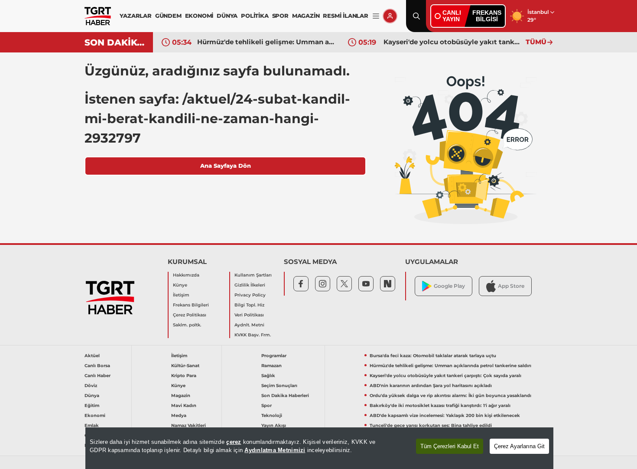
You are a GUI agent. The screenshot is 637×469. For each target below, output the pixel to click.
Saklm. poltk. (187, 325)
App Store (511, 286)
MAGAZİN (306, 15)
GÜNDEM (168, 15)
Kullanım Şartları (253, 275)
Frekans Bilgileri (191, 305)
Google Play (449, 286)
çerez (233, 442)
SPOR (280, 15)
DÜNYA (227, 15)
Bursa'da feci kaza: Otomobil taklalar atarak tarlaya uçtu (433, 355)
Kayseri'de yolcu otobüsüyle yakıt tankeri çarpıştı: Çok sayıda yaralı (452, 42)
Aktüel (92, 355)
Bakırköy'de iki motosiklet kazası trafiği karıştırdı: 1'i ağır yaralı (440, 405)
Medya (178, 415)
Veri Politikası (249, 315)
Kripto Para (183, 375)
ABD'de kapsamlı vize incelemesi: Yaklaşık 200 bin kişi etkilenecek (445, 415)
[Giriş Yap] (390, 16)
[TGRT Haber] (97, 16)
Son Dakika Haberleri (285, 395)
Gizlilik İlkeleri (249, 285)
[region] (319, 448)
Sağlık (268, 375)
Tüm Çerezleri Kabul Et (449, 446)
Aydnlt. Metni (249, 325)
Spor (266, 405)
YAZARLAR (135, 15)
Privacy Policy (250, 295)
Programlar (273, 355)
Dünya (91, 395)
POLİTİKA (254, 15)
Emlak (91, 425)
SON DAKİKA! (115, 42)
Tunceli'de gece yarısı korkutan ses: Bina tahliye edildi (431, 425)
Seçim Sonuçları (279, 385)
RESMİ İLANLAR (345, 15)
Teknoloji (271, 415)
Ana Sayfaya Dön (225, 165)
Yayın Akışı (273, 425)
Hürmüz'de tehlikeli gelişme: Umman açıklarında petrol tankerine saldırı (266, 42)
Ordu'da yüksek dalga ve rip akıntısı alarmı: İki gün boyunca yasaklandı (450, 395)
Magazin (180, 395)
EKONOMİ (199, 15)
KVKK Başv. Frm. (252, 335)
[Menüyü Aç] (376, 16)
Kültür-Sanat (185, 365)
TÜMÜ (536, 42)
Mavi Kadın (183, 405)
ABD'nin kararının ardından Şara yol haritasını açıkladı (431, 385)
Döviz (90, 385)
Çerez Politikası (189, 315)
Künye (180, 285)
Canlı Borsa (97, 365)
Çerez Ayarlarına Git (519, 446)
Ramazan (271, 365)
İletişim (181, 295)
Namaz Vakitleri (188, 425)
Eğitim (91, 405)
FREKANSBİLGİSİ (486, 16)
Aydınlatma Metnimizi (274, 450)
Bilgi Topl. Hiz (249, 305)
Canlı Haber (97, 375)
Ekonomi (94, 415)
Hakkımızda (186, 275)
